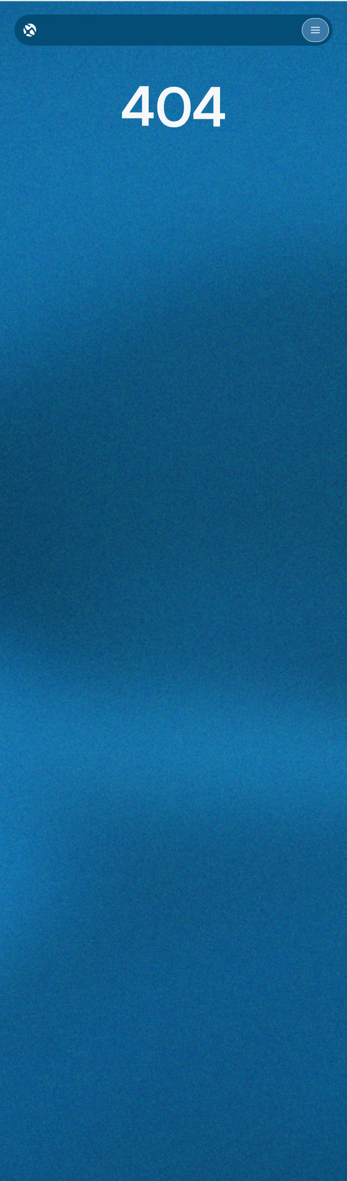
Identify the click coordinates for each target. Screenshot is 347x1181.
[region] (173, 106)
